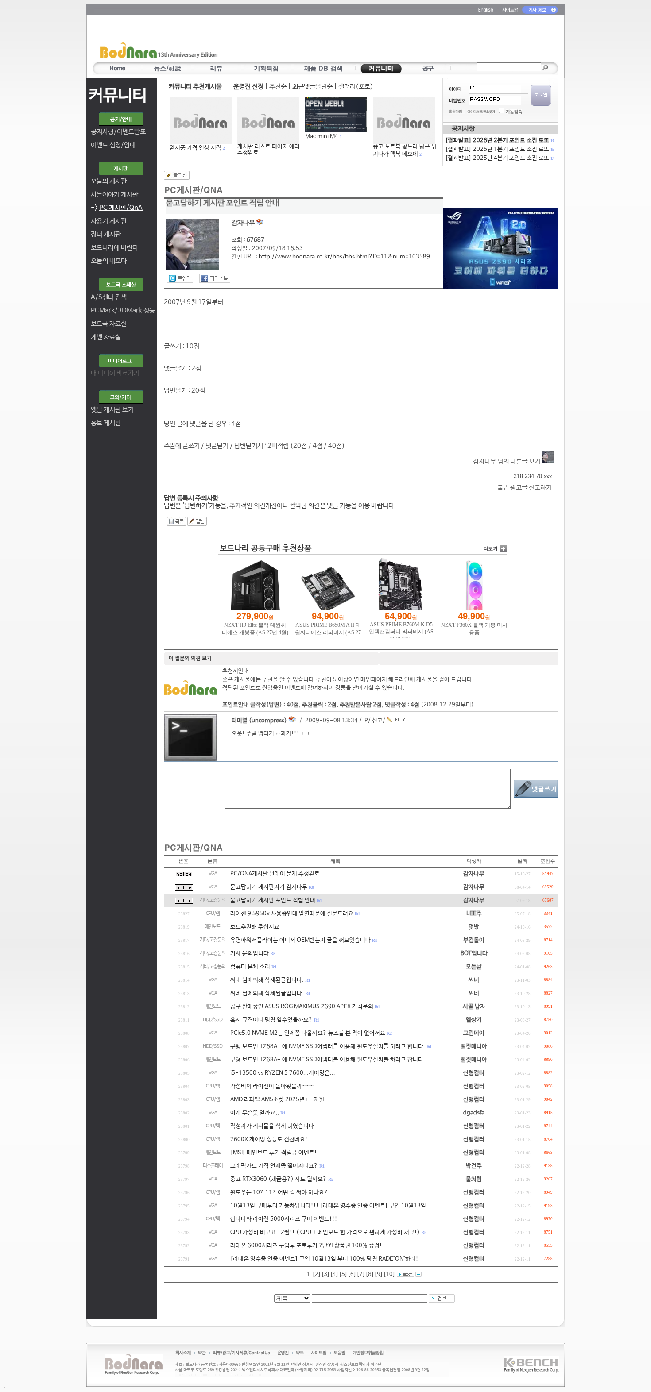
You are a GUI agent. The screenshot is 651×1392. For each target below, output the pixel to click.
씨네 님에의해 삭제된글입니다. (267, 980)
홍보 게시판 (106, 423)
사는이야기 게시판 (114, 194)
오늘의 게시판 (109, 181)
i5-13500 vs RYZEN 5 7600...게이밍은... (282, 1073)
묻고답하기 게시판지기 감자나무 (268, 887)
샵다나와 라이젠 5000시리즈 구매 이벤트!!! (283, 1219)
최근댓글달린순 (312, 86)
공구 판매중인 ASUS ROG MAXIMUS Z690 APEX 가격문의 (301, 1006)
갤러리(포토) (355, 86)
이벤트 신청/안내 (113, 145)
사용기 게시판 (109, 221)
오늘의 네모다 (109, 261)
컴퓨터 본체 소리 (250, 967)
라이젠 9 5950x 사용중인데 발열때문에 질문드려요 (291, 913)
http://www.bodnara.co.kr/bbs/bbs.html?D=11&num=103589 (344, 257)
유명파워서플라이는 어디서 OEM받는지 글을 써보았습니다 (300, 940)
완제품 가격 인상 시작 (195, 148)
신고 (377, 720)
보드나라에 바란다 (114, 247)
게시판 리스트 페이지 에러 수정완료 (268, 149)
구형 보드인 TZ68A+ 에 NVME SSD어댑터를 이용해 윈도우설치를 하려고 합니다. (327, 1046)
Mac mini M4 (321, 136)
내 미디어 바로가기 (115, 373)
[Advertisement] (377, 40)
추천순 (278, 86)
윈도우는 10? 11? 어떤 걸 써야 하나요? (279, 1192)
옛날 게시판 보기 (112, 409)
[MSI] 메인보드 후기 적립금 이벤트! (273, 1152)
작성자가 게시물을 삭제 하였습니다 (272, 1126)
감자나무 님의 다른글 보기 (507, 461)
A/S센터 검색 (109, 297)
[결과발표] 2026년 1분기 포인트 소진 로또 (499, 149)
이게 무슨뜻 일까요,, (254, 1113)
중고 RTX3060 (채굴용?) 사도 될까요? (278, 1179)
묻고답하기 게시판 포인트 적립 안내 (272, 900)
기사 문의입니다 (249, 953)
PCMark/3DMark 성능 (123, 310)
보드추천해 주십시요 (254, 927)
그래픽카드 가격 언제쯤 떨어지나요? (274, 1166)
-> (117, 208)
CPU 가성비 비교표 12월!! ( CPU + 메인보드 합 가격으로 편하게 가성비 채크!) (325, 1232)
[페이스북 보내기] (214, 278)
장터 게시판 (106, 234)
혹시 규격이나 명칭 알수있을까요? (271, 1020)
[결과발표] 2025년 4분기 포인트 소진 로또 (499, 158)
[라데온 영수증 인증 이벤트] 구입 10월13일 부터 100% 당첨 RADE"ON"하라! (324, 1259)
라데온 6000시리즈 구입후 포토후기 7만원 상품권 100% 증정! (306, 1245)
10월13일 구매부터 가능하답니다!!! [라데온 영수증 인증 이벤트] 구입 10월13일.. (330, 1206)
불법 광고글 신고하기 (524, 487)
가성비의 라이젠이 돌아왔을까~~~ (272, 1086)
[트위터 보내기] (180, 278)
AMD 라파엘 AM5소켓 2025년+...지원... (279, 1099)
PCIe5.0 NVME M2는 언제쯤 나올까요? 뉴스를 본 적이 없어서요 (307, 1033)
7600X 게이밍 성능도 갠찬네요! (269, 1139)
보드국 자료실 (109, 324)
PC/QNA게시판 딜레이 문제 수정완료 (275, 874)
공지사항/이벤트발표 (118, 131)
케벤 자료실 (106, 337)
